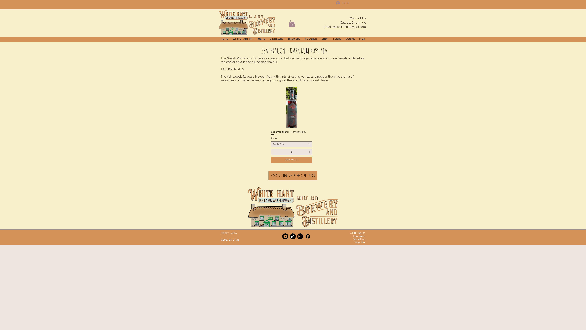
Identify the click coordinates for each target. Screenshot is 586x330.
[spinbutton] (291, 152)
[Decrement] (273, 152)
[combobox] (291, 144)
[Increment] (310, 152)
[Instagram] (300, 236)
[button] (292, 23)
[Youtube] (285, 236)
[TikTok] (293, 236)
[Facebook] (308, 236)
